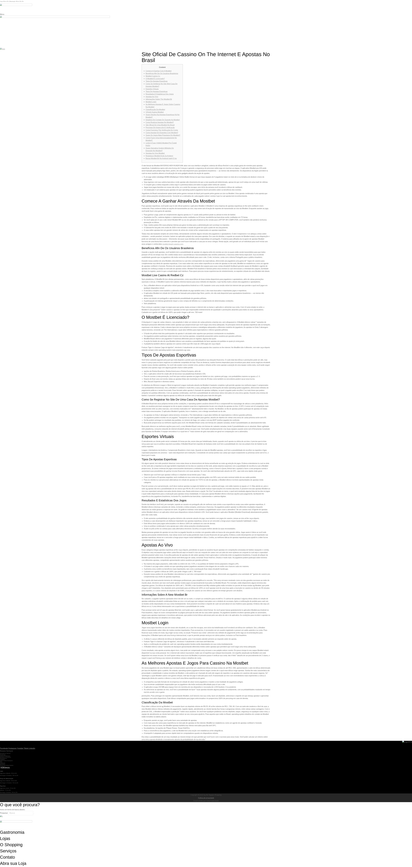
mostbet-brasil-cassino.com (172, 244)
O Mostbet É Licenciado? (155, 79)
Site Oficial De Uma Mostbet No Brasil (160, 125)
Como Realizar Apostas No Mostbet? (160, 122)
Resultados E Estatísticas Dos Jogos (160, 94)
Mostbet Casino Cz (153, 76)
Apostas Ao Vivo (152, 97)
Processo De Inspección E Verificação (160, 127)
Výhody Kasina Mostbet (155, 112)
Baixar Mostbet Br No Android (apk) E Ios (161, 158)
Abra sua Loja (13, 863)
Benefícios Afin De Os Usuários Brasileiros (162, 73)
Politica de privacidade (206, 798)
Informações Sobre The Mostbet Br (159, 99)
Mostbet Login (151, 102)
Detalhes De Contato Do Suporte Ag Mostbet (163, 120)
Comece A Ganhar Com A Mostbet (158, 71)
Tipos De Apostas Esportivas (156, 81)
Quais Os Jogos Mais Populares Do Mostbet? (163, 135)
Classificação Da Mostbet (155, 109)
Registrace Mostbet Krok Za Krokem (159, 156)
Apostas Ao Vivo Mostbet (155, 153)
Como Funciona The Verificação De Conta (162, 130)
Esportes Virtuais (152, 89)
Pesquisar (4, 813)
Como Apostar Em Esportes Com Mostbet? (162, 133)
